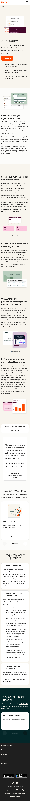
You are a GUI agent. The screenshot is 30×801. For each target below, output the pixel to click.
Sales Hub (7, 706)
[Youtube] (12, 769)
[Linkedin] (20, 769)
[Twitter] (16, 769)
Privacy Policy (20, 790)
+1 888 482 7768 (15, 430)
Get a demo (7, 58)
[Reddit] (24, 769)
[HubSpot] (5, 2)
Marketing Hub (23, 704)
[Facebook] (3, 769)
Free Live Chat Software (11, 716)
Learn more (15, 537)
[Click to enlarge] (15, 101)
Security (7, 793)
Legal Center (9, 790)
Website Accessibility (19, 793)
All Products (4, 7)
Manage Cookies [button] (15, 796)
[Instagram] (8, 769)
